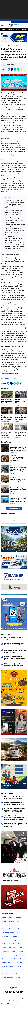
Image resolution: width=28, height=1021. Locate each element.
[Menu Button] (2, 25)
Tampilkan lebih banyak (14, 508)
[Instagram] (6, 992)
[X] (12, 69)
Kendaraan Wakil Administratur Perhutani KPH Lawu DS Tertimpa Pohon (14, 658)
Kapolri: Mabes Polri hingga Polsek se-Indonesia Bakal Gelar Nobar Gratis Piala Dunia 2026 (14, 230)
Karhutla (12, 445)
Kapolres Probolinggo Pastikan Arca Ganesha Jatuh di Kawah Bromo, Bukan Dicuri (15, 825)
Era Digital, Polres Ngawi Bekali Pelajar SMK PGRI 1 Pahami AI (18, 489)
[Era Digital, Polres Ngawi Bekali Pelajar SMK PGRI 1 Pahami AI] (5, 489)
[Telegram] (15, 69)
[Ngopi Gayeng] (14, 25)
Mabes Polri (8, 378)
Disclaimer (6, 998)
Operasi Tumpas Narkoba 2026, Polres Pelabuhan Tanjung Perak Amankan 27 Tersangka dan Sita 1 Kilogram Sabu (18, 499)
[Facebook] (9, 69)
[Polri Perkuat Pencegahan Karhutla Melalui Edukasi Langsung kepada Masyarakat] (5, 479)
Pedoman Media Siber (18, 995)
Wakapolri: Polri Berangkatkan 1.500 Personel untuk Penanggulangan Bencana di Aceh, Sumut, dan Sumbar (14, 237)
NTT (11, 465)
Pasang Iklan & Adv (14, 1001)
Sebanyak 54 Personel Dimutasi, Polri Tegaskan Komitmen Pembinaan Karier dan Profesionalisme (20, 417)
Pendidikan (24, 29)
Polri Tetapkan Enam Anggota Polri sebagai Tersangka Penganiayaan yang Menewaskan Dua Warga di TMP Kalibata (15, 223)
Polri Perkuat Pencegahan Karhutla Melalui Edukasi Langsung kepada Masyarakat (18, 479)
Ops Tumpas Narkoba (15, 496)
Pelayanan (13, 455)
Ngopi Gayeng (12, 1004)
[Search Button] (25, 25)
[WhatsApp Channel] (21, 992)
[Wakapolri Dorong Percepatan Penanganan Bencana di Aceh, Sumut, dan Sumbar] (7, 426)
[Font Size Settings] (3, 69)
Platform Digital (20, 998)
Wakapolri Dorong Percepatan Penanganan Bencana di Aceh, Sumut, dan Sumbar (7, 433)
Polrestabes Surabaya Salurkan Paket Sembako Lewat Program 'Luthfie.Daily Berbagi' (17, 459)
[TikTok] (14, 992)
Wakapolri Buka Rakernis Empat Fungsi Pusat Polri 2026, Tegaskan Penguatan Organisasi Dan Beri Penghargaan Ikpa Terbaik (15, 245)
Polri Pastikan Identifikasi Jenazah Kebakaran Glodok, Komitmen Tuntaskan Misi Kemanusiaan (14, 810)
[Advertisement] (14, 9)
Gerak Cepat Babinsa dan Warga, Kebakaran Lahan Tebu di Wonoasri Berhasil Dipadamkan (18, 448)
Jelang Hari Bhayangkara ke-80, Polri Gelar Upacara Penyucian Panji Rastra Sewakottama (7, 417)
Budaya (3, 29)
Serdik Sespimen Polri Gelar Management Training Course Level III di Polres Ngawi (15, 650)
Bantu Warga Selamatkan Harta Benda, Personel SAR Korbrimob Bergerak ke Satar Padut (18, 469)
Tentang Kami (7, 995)
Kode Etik (12, 998)
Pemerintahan (11, 29)
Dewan (17, 29)
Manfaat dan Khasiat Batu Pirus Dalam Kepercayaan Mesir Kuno (14, 644)
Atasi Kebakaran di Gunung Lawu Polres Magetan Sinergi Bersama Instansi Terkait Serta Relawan (14, 817)
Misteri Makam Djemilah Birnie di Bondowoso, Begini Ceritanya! (14, 664)
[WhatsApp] (18, 69)
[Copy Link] (21, 69)
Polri (15, 378)
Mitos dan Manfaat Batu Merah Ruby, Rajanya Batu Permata (13, 638)
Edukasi (12, 486)
